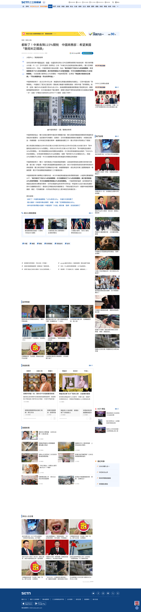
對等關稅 (66, 71)
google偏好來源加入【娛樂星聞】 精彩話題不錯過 (75, 263)
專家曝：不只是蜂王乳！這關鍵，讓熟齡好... (73, 269)
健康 (88, 6)
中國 (52, 62)
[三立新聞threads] (117, 593)
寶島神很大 (101, 2)
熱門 (54, 6)
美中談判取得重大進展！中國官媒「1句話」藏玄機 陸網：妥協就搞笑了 (53, 205)
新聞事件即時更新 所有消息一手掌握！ (36, 263)
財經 (101, 6)
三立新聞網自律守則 (58, 599)
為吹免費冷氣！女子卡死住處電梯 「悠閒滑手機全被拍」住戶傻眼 (32, 537)
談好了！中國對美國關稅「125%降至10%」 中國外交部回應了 (50, 199)
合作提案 (69, 599)
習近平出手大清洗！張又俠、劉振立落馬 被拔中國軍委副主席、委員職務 (33, 557)
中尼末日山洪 (34, 6)
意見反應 (78, 599)
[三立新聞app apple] (27, 603)
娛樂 (79, 6)
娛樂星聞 (72, 2)
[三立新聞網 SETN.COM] (23, 6)
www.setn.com (37, 608)
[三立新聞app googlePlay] (40, 603)
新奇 (109, 6)
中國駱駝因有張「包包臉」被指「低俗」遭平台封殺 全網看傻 (32, 578)
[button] (113, 2)
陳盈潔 (64, 371)
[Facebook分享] (23, 57)
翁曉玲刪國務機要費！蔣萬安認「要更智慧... (37, 266)
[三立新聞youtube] (93, 593)
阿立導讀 (93, 2)
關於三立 (24, 599)
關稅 (39, 62)
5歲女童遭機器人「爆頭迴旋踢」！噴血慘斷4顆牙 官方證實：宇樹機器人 (56, 537)
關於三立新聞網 (34, 599)
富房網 (108, 2)
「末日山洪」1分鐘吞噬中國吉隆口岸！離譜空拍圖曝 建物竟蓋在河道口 (57, 578)
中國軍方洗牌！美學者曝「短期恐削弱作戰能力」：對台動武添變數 (57, 557)
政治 (71, 6)
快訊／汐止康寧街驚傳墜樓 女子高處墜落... (73, 266)
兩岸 (50, 6)
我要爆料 (86, 599)
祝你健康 (86, 2)
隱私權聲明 (45, 599)
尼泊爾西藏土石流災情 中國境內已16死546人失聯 (80, 578)
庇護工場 (39, 371)
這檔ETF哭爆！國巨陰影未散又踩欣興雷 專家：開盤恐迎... (106, 331)
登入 (118, 2)
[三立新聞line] (108, 593)
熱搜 (63, 6)
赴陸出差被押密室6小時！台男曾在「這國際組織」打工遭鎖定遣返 (80, 557)
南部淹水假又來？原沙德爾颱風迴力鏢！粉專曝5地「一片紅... (57, 320)
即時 (27, 6)
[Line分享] (23, 61)
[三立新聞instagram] (103, 593)
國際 (92, 6)
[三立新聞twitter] (112, 593)
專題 (105, 6)
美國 (47, 62)
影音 (58, 6)
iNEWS (79, 2)
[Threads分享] (23, 65)
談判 (42, 62)
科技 (113, 6)
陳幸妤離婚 (43, 6)
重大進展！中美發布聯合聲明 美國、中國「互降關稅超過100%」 (51, 202)
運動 (96, 6)
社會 (75, 6)
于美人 (86, 371)
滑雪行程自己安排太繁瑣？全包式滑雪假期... (37, 269)
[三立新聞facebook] (98, 593)
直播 (67, 6)
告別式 (75, 371)
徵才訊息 (95, 599)
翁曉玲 (28, 371)
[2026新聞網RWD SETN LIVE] (44, 2)
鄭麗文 (50, 371)
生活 (84, 6)
